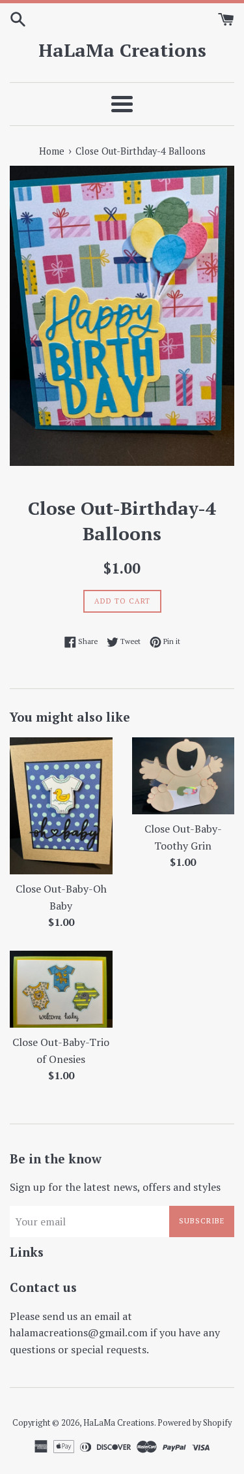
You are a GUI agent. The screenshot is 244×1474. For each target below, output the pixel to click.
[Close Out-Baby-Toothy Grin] (183, 775)
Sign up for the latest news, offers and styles (115, 1187)
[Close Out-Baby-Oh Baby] (61, 805)
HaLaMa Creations (122, 50)
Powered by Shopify (194, 1422)
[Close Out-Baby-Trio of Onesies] (61, 989)
